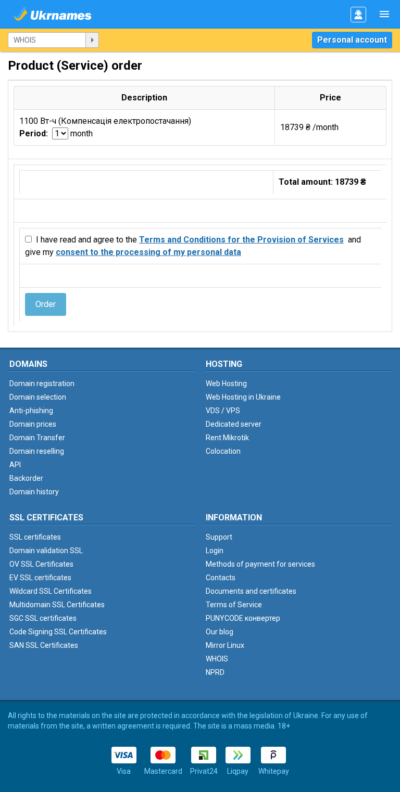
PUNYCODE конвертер (243, 618)
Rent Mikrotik (227, 437)
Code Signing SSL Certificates (58, 632)
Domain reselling (36, 451)
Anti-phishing (31, 410)
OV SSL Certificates (41, 564)
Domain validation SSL (46, 550)
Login (214, 550)
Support (219, 537)
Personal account (352, 40)
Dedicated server (233, 424)
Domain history (34, 492)
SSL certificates (35, 537)
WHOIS (217, 659)
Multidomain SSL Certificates (57, 605)
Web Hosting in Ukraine (243, 397)
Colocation (223, 451)
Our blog (219, 632)
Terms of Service (234, 605)
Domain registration (41, 383)
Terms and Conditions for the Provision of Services (241, 240)
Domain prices (32, 424)
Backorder (26, 478)
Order (45, 304)
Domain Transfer (37, 437)
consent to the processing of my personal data (148, 252)
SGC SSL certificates (43, 618)
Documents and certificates (251, 591)
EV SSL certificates (40, 577)
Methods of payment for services (260, 564)
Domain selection (37, 397)
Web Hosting (226, 383)
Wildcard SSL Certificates (50, 591)
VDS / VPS (223, 410)
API (15, 465)
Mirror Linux (225, 645)
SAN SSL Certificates (43, 645)
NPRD (215, 672)
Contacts (220, 577)
